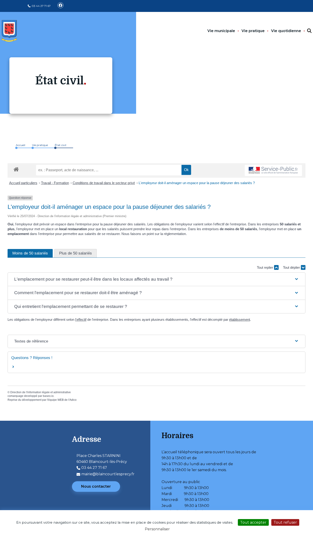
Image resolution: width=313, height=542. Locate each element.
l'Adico (72, 399)
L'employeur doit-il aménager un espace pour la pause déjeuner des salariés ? (197, 183)
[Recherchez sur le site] (305, 31)
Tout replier (265, 267)
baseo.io (48, 396)
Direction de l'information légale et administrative (40, 392)
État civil (60, 145)
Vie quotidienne (286, 31)
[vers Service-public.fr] (273, 170)
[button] (156, 279)
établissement (239, 319)
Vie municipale (221, 31)
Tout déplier (292, 267)
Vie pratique (253, 31)
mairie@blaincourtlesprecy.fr (108, 474)
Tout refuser (285, 522)
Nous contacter (96, 486)
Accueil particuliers (23, 183)
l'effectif (80, 319)
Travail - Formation (55, 183)
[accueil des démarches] (16, 168)
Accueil (20, 145)
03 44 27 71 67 (41, 6)
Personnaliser (157, 529)
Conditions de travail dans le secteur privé (104, 183)
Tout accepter (253, 522)
